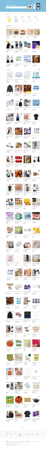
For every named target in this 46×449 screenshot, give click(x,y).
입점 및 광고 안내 (36, 441)
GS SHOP (18, 27)
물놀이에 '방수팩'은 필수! (11, 5)
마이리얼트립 (37, 433)
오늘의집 (23, 27)
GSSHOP (19, 433)
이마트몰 (7, 27)
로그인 (34, 1)
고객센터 (14, 441)
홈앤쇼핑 (19, 434)
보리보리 (32, 434)
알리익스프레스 (28, 434)
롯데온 (28, 27)
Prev (6, 19)
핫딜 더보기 (23, 427)
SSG (20, 27)
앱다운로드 (8, 441)
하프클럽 (13, 27)
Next (39, 19)
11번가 (15, 27)
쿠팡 (6, 434)
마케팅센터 (32, 441)
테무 (27, 433)
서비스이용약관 (18, 441)
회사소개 (11, 441)
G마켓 (10, 27)
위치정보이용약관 (23, 441)
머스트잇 (15, 433)
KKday (36, 434)
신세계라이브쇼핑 (20, 435)
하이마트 (24, 433)
